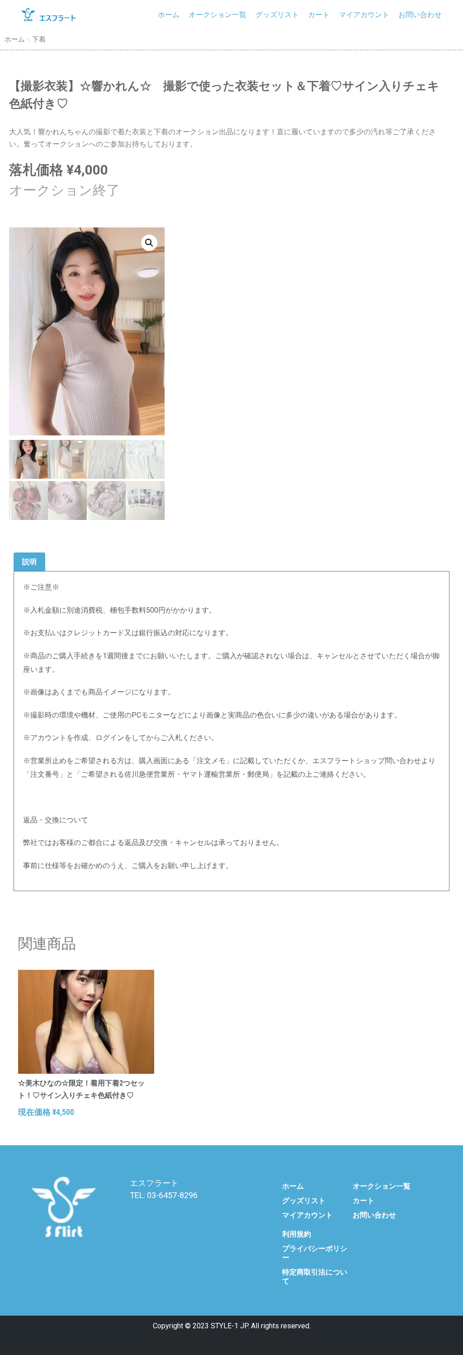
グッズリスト (277, 14)
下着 (39, 39)
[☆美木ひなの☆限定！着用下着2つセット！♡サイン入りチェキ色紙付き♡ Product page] (86, 1022)
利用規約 (296, 1234)
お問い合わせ (420, 14)
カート (319, 14)
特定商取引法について (314, 1276)
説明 (29, 561)
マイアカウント (364, 14)
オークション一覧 (217, 14)
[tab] (29, 562)
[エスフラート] (48, 14)
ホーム (169, 14)
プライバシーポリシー (314, 1253)
